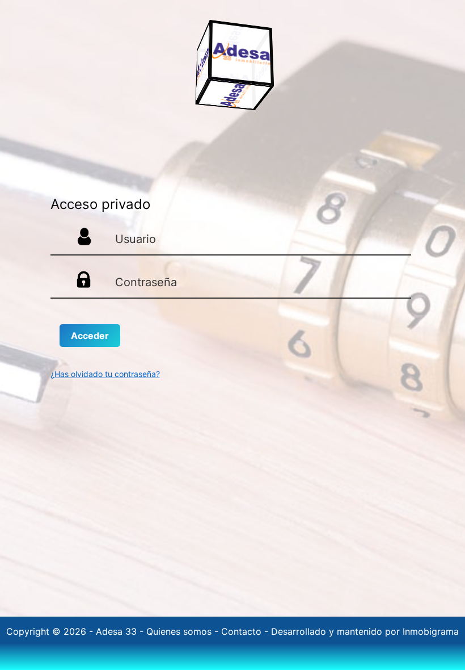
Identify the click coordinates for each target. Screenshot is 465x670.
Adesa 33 (118, 631)
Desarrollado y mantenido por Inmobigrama (365, 631)
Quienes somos (180, 631)
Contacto (242, 631)
